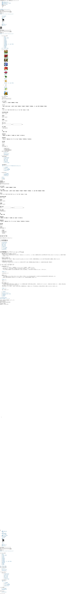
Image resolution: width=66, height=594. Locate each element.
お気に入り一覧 (6, 168)
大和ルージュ (2, 14)
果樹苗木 (5, 40)
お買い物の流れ (6, 157)
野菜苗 (5, 46)
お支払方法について (5, 273)
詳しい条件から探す (5, 48)
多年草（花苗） (6, 37)
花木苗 (5, 39)
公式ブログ (6, 152)
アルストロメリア (10, 14)
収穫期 (3, 119)
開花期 (3, 115)
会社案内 (3, 295)
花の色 (3, 108)
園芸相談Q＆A (6, 174)
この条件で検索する (8, 150)
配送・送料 (6, 159)
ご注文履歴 (6, 167)
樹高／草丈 (4, 122)
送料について (4, 280)
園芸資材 (5, 45)
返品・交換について (5, 289)
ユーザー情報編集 (7, 169)
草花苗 (5, 47)
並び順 (3, 144)
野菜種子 (5, 43)
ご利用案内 (4, 291)
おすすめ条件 (4, 101)
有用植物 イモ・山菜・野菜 (9, 44)
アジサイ (6, 14)
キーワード (4, 97)
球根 (5, 36)
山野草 (5, 38)
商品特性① (4, 133)
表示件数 (3, 141)
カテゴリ (3, 104)
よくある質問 (6, 173)
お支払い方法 (6, 158)
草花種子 (5, 42)
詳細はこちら (4, 271)
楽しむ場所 (4, 126)
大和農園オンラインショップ (4, 9)
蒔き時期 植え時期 (5, 112)
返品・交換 (6, 160)
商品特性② (4, 137)
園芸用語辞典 (6, 154)
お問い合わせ (6, 175)
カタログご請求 (6, 162)
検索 (10, 11)
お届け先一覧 (6, 170)
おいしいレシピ (6, 153)
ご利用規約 (4, 294)
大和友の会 (6, 161)
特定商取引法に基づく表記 (6, 293)
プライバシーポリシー (5, 292)
